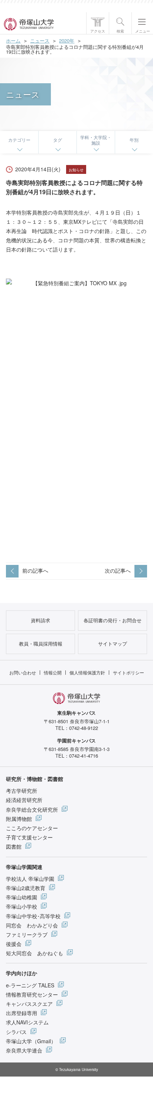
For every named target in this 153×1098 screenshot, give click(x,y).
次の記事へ (118, 570)
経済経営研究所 (24, 800)
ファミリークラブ (27, 934)
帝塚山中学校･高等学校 (33, 916)
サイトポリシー (128, 672)
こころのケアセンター (32, 828)
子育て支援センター (29, 837)
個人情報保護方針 (87, 672)
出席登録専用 (21, 1013)
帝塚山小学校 (21, 906)
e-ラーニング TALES (30, 985)
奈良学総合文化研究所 (32, 809)
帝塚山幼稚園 (21, 897)
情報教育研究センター (32, 994)
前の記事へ (35, 570)
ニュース (39, 40)
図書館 (14, 846)
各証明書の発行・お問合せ (112, 620)
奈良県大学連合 (24, 1050)
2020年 (66, 40)
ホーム (13, 40)
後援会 (14, 943)
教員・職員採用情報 (40, 643)
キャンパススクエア (29, 1003)
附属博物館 (19, 818)
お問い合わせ (22, 672)
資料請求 (40, 620)
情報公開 (53, 672)
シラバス (16, 1031)
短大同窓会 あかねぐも (34, 953)
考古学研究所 (21, 790)
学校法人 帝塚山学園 (30, 878)
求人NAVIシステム (27, 1022)
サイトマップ (112, 643)
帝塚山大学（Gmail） (31, 1041)
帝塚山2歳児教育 (25, 888)
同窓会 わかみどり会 (32, 925)
